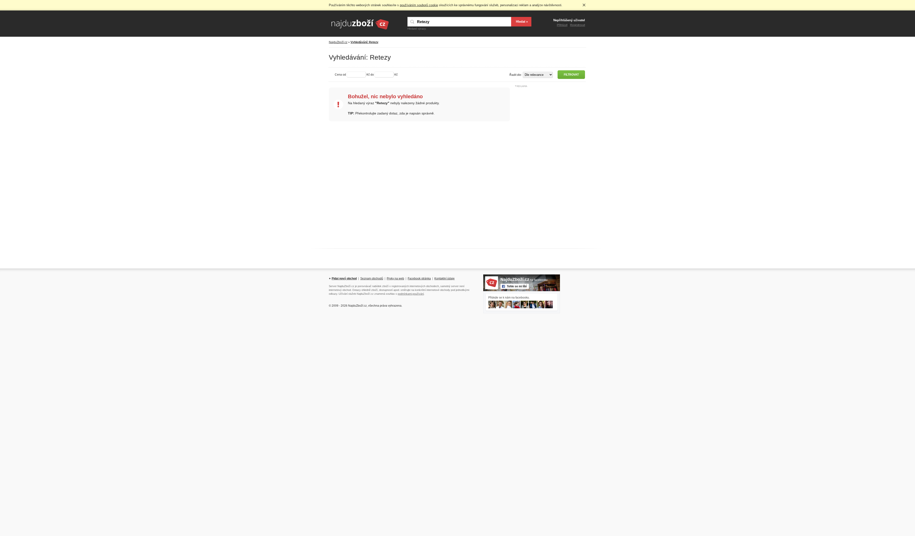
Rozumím (584, 5)
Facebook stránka (419, 278)
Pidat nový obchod (344, 278)
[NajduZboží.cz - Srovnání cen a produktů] (360, 29)
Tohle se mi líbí (517, 286)
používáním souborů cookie (419, 5)
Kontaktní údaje (444, 278)
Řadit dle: (515, 75)
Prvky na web (395, 278)
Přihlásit (562, 25)
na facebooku (524, 280)
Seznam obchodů (371, 278)
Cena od (340, 74)
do (372, 74)
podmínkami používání (411, 293)
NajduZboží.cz (338, 42)
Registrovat (577, 25)
